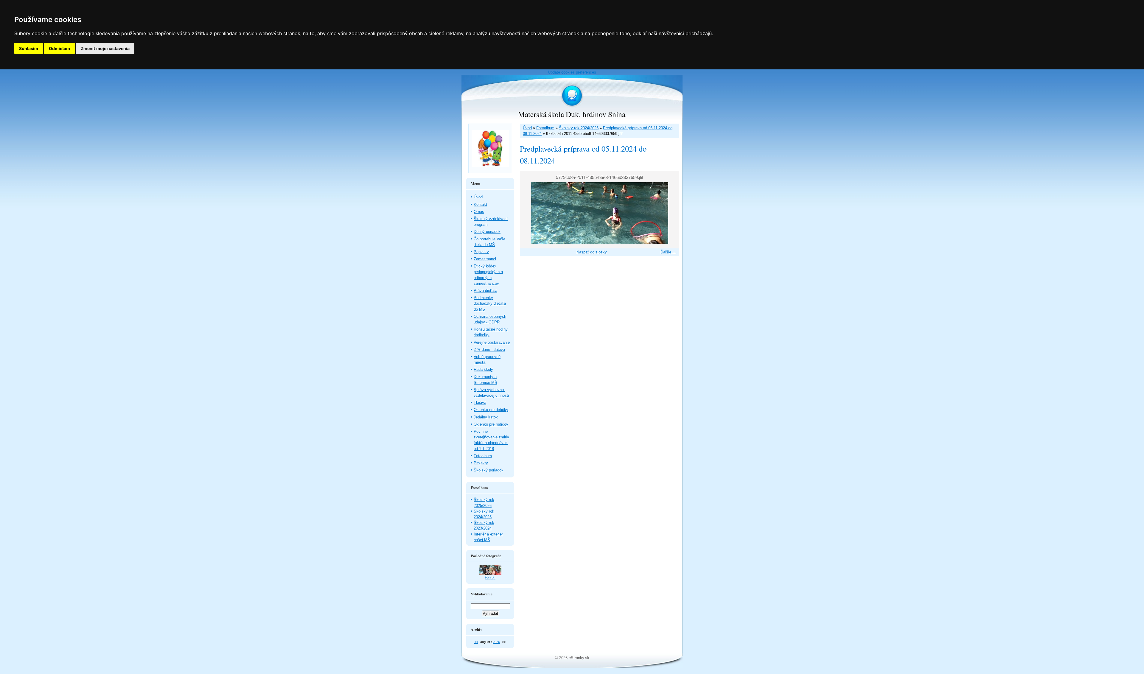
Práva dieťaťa (485, 290)
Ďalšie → (668, 252)
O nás (479, 211)
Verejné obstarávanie (492, 342)
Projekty (481, 463)
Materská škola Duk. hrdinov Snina (571, 114)
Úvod (527, 128)
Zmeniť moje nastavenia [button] (105, 48)
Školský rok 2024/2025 (579, 128)
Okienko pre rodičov (491, 424)
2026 (496, 642)
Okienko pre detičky (491, 409)
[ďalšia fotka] (669, 213)
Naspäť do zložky (591, 252)
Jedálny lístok (486, 417)
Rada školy (483, 369)
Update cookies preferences (572, 72)
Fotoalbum (545, 128)
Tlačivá (480, 402)
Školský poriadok (488, 470)
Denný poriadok (487, 231)
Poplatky (481, 252)
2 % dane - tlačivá (489, 349)
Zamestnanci (485, 259)
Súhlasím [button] (28, 48)
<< (476, 642)
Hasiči (490, 578)
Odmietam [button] (59, 48)
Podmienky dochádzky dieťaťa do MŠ (490, 303)
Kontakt (480, 204)
